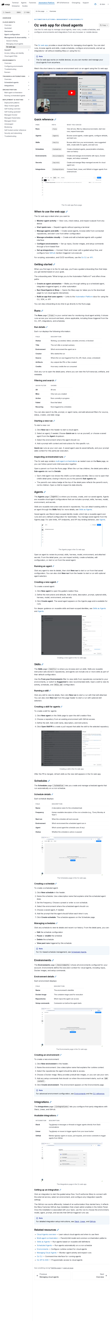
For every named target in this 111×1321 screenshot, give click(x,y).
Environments (80, 1094)
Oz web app (43, 45)
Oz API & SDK (43, 1260)
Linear (82, 1221)
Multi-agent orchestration (47, 1238)
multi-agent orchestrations (66, 461)
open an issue (68, 1268)
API (91, 257)
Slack (76, 1221)
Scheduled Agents (78, 952)
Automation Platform (84, 296)
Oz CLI (84, 257)
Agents (102, 520)
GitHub (52, 253)
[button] (71, 93)
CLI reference (98, 1094)
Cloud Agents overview (46, 1234)
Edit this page (56, 1268)
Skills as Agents (85, 509)
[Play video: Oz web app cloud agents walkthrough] (71, 93)
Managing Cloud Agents (46, 1253)
